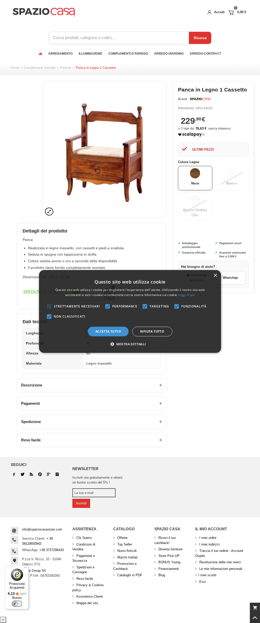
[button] (130, 344)
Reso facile (31, 440)
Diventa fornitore (170, 549)
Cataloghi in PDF (129, 575)
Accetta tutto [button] (108, 331)
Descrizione (31, 385)
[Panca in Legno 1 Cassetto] (104, 149)
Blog (161, 575)
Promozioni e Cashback (125, 566)
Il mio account (211, 529)
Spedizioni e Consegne (83, 569)
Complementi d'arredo (40, 68)
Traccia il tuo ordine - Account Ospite (219, 553)
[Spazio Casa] (44, 11)
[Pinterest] (48, 474)
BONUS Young (168, 562)
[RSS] (31, 474)
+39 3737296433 (51, 550)
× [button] (215, 275)
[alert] (130, 311)
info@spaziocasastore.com (42, 529)
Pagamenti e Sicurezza (83, 558)
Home (15, 68)
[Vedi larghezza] (49, 211)
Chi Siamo (83, 538)
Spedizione (31, 421)
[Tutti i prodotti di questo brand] (199, 99)
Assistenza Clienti (89, 596)
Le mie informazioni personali (220, 569)
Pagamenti (30, 403)
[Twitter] (22, 474)
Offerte (121, 538)
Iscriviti (81, 503)
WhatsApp (230, 277)
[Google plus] (40, 474)
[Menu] (26, 569)
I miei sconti (207, 575)
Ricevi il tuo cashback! (165, 540)
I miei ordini (207, 538)
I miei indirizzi (209, 544)
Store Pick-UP (168, 556)
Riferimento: (186, 108)
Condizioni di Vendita (83, 546)
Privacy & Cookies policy (88, 587)
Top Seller (124, 544)
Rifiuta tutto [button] (152, 331)
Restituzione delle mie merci (219, 562)
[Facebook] (14, 474)
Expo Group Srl (34, 570)
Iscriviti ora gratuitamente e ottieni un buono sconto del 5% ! (97, 480)
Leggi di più (186, 295)
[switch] (17, 604)
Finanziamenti (168, 569)
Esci (202, 582)
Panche (65, 68)
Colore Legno (189, 162)
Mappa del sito (86, 603)
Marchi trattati (127, 557)
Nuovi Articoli (126, 551)
